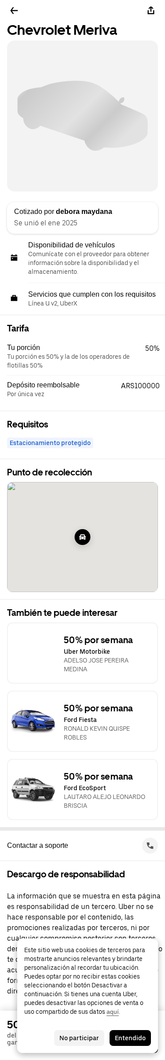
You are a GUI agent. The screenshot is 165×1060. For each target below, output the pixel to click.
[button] (86, 356)
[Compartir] (150, 10)
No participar (79, 1038)
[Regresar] (14, 10)
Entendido (130, 1038)
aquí (112, 1011)
